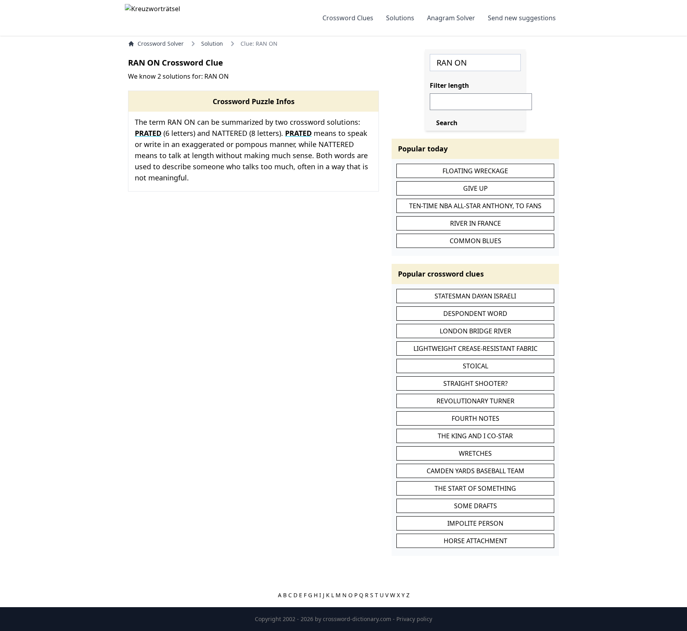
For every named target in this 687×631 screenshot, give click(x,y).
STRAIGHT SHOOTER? (475, 383)
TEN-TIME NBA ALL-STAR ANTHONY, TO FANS (475, 205)
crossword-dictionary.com (358, 619)
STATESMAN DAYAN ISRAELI (475, 296)
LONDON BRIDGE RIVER (475, 331)
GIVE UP (475, 188)
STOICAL (475, 366)
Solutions (400, 18)
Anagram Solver (451, 18)
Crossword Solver (161, 43)
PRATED (148, 133)
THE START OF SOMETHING (475, 488)
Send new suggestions (522, 18)
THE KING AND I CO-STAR (475, 436)
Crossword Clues (347, 18)
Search (447, 122)
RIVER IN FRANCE (475, 223)
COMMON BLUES (475, 240)
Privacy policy (414, 619)
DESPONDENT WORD (475, 313)
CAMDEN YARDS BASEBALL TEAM (475, 470)
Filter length (449, 85)
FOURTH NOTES (475, 418)
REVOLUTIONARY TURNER (475, 401)
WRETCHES (475, 453)
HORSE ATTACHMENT (475, 540)
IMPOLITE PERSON (475, 523)
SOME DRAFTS (475, 505)
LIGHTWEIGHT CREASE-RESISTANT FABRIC (475, 348)
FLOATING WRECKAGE (475, 170)
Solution (212, 43)
